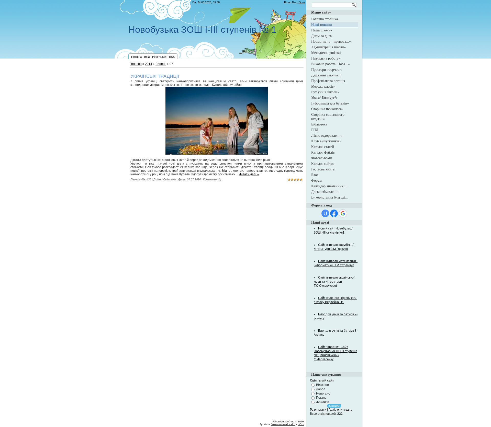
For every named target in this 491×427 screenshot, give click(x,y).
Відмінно (322, 385)
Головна (136, 56)
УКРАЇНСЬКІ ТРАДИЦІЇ (154, 76)
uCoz (301, 424)
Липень (160, 64)
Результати (318, 409)
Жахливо (322, 402)
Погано (321, 397)
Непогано (323, 393)
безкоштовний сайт (283, 424)
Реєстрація (159, 56)
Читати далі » (249, 174)
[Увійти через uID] (325, 213)
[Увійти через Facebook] (334, 213)
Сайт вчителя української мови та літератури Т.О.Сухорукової (334, 281)
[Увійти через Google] (343, 213)
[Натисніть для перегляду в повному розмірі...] (216, 153)
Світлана (169, 179)
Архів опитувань (340, 409)
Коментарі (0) (212, 179)
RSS (172, 56)
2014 (148, 64)
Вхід (147, 56)
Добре (320, 389)
